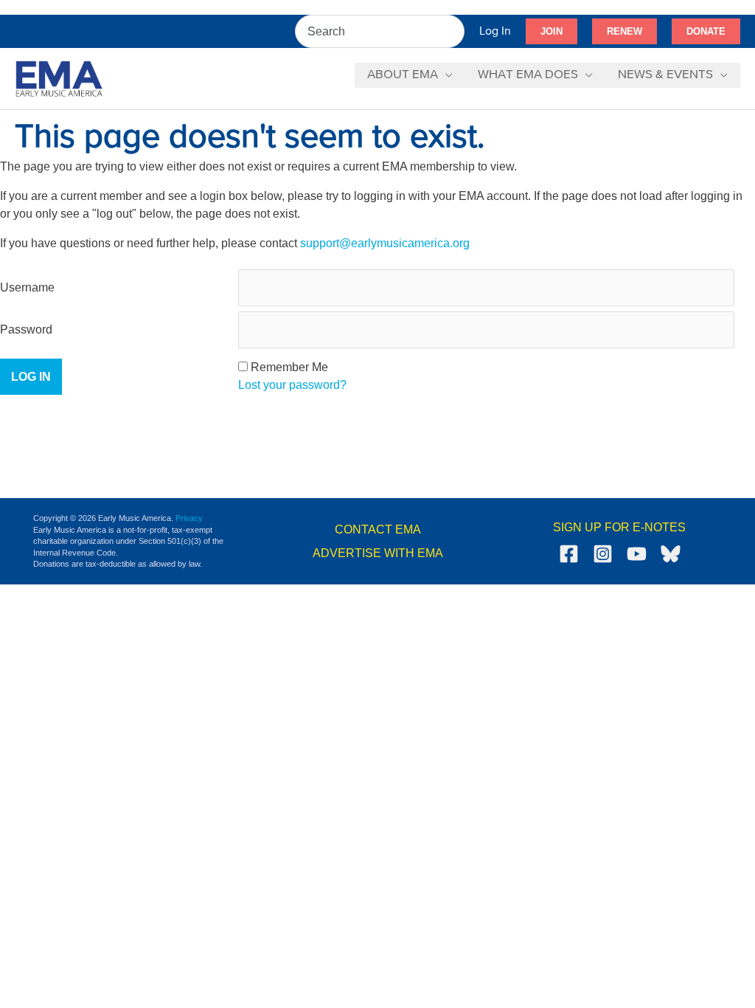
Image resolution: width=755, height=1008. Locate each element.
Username (27, 287)
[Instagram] (603, 554)
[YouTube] (637, 554)
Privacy (189, 518)
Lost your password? (292, 385)
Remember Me (289, 367)
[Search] (454, 31)
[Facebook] (569, 554)
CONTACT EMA (378, 529)
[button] (551, 31)
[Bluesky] (671, 554)
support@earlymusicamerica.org (385, 243)
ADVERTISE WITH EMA (378, 553)
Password (26, 329)
